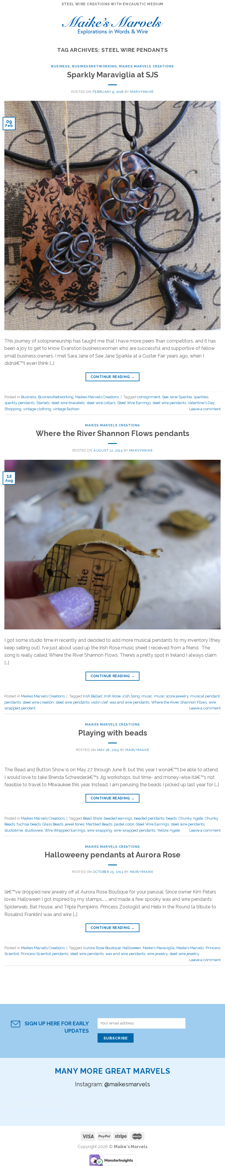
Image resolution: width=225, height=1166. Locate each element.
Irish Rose (112, 696)
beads (171, 818)
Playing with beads (112, 732)
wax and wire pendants (129, 702)
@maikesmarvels (127, 1084)
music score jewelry (171, 696)
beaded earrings (118, 818)
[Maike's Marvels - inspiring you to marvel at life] (112, 24)
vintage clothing (37, 409)
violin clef (99, 702)
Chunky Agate (190, 818)
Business (60, 66)
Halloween (131, 948)
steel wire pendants (169, 403)
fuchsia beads (29, 824)
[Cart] (218, 23)
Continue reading (113, 377)
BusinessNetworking (94, 66)
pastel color (124, 824)
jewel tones (74, 824)
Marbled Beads (99, 824)
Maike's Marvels (190, 948)
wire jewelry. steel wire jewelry (173, 953)
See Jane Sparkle (177, 397)
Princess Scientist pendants (44, 953)
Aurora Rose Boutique (102, 948)
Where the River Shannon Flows (179, 702)
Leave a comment (205, 409)
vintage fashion (66, 409)
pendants (12, 702)
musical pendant (205, 696)
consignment (148, 397)
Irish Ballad (92, 696)
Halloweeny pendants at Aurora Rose (112, 854)
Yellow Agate (168, 830)
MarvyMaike (142, 92)
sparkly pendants (19, 403)
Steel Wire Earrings (134, 403)
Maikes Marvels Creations (146, 66)
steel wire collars (100, 403)
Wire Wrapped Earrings (65, 830)
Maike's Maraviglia (159, 948)
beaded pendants (149, 818)
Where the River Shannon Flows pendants (112, 433)
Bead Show (92, 818)
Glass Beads (52, 824)
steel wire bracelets (68, 403)
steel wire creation (38, 702)
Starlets (43, 403)
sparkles (201, 397)
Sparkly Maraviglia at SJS (112, 74)
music (147, 696)
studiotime (13, 830)
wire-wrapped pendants (134, 830)
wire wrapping (99, 830)
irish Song (131, 696)
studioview (34, 830)
